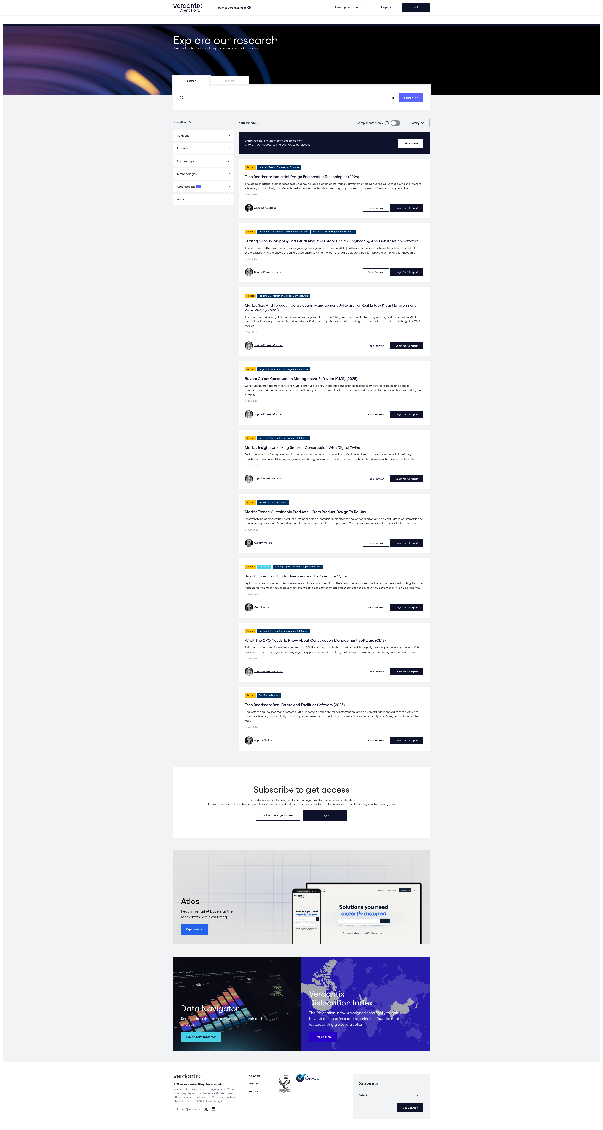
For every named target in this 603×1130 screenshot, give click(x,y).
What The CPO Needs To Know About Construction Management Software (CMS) (315, 640)
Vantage (254, 1083)
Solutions (183, 135)
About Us (254, 1075)
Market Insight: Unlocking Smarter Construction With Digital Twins (302, 447)
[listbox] (416, 123)
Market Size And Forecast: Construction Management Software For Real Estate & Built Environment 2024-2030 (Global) (330, 307)
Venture (253, 1091)
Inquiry (360, 7)
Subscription (342, 7)
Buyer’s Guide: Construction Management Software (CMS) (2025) (301, 378)
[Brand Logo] (187, 7)
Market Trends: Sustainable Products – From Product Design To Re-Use (305, 511)
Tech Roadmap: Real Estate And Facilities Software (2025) (295, 704)
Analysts (182, 199)
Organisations (188, 186)
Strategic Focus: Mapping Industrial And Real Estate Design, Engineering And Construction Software (331, 241)
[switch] (395, 123)
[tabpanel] (301, 97)
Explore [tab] (229, 80)
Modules (182, 148)
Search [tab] (191, 80)
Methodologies (187, 174)
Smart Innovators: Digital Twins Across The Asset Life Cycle (296, 576)
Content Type (185, 161)
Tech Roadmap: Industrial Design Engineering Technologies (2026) (302, 176)
